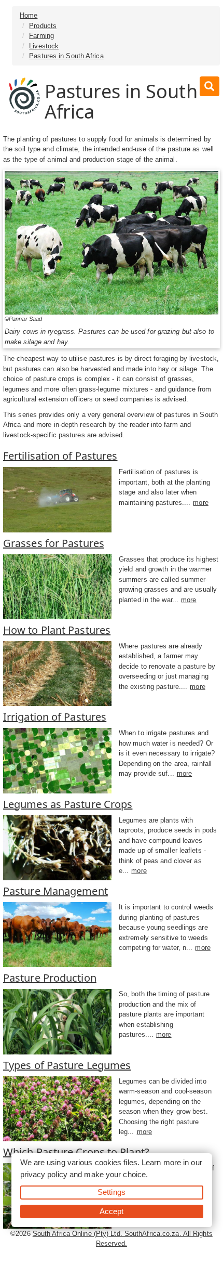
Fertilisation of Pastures (60, 456)
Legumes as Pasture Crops (67, 804)
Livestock (44, 46)
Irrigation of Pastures (54, 717)
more (200, 502)
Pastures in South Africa (66, 56)
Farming (41, 36)
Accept (112, 1211)
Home (28, 15)
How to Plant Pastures (56, 630)
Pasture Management (55, 891)
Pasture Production (49, 978)
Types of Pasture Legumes (67, 1065)
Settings (111, 1192)
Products (43, 26)
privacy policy (43, 1174)
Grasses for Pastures (53, 543)
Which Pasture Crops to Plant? (76, 1152)
